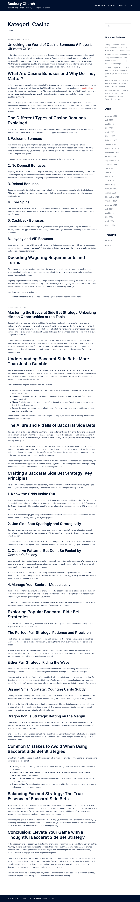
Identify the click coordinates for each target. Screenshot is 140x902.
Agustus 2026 (111, 116)
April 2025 (109, 181)
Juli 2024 (109, 209)
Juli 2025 (109, 168)
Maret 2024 (110, 225)
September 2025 (112, 160)
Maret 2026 (110, 136)
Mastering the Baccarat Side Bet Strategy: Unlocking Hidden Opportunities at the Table (52, 314)
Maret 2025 (110, 185)
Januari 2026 (110, 144)
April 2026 (109, 132)
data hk (108, 245)
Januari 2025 (110, 193)
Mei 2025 (109, 177)
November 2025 (112, 152)
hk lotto (108, 240)
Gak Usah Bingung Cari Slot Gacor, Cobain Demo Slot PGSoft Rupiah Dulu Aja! (116, 83)
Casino (26, 40)
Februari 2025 (111, 189)
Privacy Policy (100, 5)
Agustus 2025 (111, 164)
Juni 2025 (109, 172)
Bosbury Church (21, 4)
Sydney (51, 898)
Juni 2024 (109, 213)
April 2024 (109, 221)
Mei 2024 (109, 217)
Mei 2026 (109, 128)
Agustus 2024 (111, 205)
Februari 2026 (111, 140)
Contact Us (122, 5)
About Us (111, 5)
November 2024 (112, 197)
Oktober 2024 (111, 201)
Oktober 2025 (111, 156)
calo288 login (87, 88)
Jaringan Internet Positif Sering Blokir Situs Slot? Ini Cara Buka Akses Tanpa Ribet (117, 48)
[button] (131, 5)
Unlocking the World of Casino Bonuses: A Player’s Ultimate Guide (50, 46)
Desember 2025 (112, 148)
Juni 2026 (109, 124)
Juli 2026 (109, 120)
